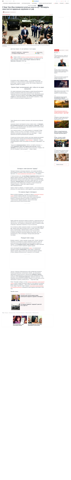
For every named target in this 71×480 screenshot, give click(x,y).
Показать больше (59, 164)
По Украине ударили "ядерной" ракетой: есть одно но (31, 305)
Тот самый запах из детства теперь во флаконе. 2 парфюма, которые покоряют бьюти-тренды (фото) (61, 151)
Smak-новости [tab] (62, 50)
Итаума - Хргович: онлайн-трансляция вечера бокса (60, 138)
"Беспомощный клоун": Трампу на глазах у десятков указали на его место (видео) (61, 56)
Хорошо (40, 5)
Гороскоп (62, 3)
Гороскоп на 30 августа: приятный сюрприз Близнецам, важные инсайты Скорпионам (61, 77)
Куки (35, 5)
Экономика (68, 3)
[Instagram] (64, 1)
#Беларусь (6, 312)
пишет (30, 248)
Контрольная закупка (26, 3)
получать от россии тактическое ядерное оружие (32, 56)
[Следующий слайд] (69, 3)
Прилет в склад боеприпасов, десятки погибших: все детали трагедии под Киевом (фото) (60, 132)
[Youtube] (61, 1)
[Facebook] (56, 1)
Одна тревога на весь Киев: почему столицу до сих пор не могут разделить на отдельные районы (61, 92)
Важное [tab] (67, 50)
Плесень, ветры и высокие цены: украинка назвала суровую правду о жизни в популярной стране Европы (61, 71)
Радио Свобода (29, 140)
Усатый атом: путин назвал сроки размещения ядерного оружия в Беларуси (32, 296)
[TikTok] (65, 1)
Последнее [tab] (56, 50)
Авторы (56, 3)
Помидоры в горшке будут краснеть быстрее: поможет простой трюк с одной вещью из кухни (61, 118)
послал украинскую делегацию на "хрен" (26, 173)
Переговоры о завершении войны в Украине (11, 3)
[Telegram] (60, 1)
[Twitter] (62, 1)
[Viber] (58, 1)
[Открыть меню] (3, 1)
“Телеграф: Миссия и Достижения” (45, 3)
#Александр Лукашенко (20, 312)
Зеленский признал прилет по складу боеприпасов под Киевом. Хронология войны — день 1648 (61, 112)
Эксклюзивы (34, 3)
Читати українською (6, 14)
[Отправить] (14, 1)
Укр (68, 1)
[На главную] (35, 1)
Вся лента (56, 52)
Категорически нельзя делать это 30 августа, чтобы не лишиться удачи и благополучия (61, 98)
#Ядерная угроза (35, 312)
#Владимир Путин (12, 312)
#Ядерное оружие (28, 312)
